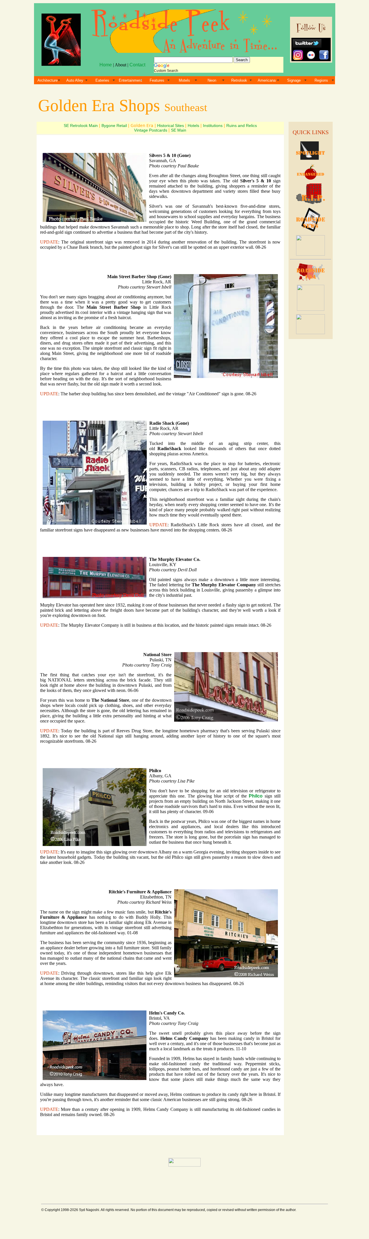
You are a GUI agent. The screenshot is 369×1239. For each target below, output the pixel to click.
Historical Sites (170, 125)
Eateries (102, 80)
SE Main (178, 130)
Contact (137, 64)
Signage (294, 80)
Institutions (213, 125)
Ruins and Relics (241, 125)
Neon (212, 80)
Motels (184, 80)
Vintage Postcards (150, 130)
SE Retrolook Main (81, 125)
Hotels (193, 125)
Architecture (47, 80)
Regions (321, 80)
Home (105, 64)
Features (157, 80)
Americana (267, 80)
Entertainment (130, 80)
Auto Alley (74, 80)
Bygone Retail (114, 125)
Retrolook (239, 80)
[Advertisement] (310, 429)
